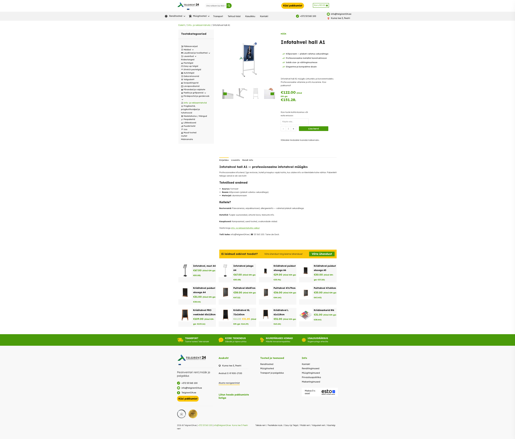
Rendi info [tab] (247, 160)
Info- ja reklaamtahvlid (198, 25)
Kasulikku (250, 16)
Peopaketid (189, 119)
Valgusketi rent (318, 425)
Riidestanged (187, 59)
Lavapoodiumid (191, 86)
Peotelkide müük (275, 425)
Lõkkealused (190, 122)
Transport (218, 16)
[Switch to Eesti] (188, 9)
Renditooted (266, 364)
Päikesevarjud (191, 46)
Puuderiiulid (189, 126)
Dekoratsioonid (191, 76)
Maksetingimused (311, 381)
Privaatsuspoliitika (311, 377)
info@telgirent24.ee (222, 425)
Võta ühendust (322, 254)
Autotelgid (189, 73)
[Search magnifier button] (229, 5)
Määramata (187, 139)
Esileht (181, 25)
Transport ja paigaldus (272, 372)
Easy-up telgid (191, 66)
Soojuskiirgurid (191, 82)
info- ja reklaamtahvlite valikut (245, 228)
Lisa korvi (313, 128)
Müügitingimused (311, 372)
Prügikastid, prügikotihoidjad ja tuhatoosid (190, 109)
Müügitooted (267, 368)
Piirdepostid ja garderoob (196, 96)
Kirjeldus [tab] (224, 160)
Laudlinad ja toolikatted (195, 53)
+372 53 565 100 (205, 425)
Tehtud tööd (234, 16)
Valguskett (189, 79)
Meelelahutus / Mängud (195, 116)
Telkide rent (260, 425)
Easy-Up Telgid (291, 425)
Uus (185, 129)
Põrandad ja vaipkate (194, 89)
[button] (174, 16)
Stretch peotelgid (192, 69)
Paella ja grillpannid (193, 92)
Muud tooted (190, 132)
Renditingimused (310, 368)
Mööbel (187, 49)
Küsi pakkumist (292, 5)
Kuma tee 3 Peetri (240, 425)
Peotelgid (188, 63)
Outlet (184, 136)
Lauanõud (189, 56)
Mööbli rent (305, 425)
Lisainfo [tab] (235, 160)
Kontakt (264, 16)
